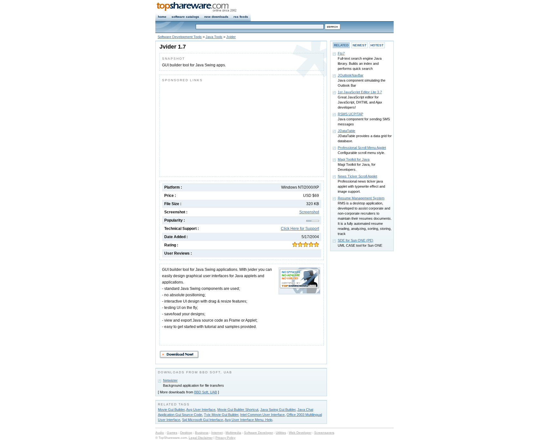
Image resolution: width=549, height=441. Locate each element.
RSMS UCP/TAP (350, 114)
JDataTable (346, 131)
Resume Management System (361, 198)
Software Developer (258, 432)
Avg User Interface (200, 409)
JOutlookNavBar (350, 75)
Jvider (231, 37)
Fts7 (341, 53)
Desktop (186, 432)
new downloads (216, 16)
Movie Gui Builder (171, 409)
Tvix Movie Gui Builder (221, 415)
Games (172, 432)
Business (201, 432)
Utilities (281, 432)
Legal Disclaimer (201, 437)
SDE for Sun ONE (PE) (355, 240)
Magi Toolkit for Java (353, 159)
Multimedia (233, 432)
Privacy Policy (225, 437)
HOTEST (376, 45)
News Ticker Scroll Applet (357, 176)
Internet (217, 432)
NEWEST (359, 45)
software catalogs (185, 16)
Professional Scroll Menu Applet (362, 148)
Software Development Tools (180, 37)
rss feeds (241, 16)
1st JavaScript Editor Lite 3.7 (360, 92)
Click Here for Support (300, 228)
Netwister (170, 380)
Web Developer (300, 432)
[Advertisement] (215, 128)
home (162, 16)
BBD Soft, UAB (205, 392)
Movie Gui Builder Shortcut (237, 409)
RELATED (341, 45)
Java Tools (214, 37)
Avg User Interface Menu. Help (248, 420)
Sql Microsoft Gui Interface (202, 420)
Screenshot (309, 212)
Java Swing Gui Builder (277, 409)
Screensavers (324, 432)
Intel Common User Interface (262, 415)
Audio (159, 432)
